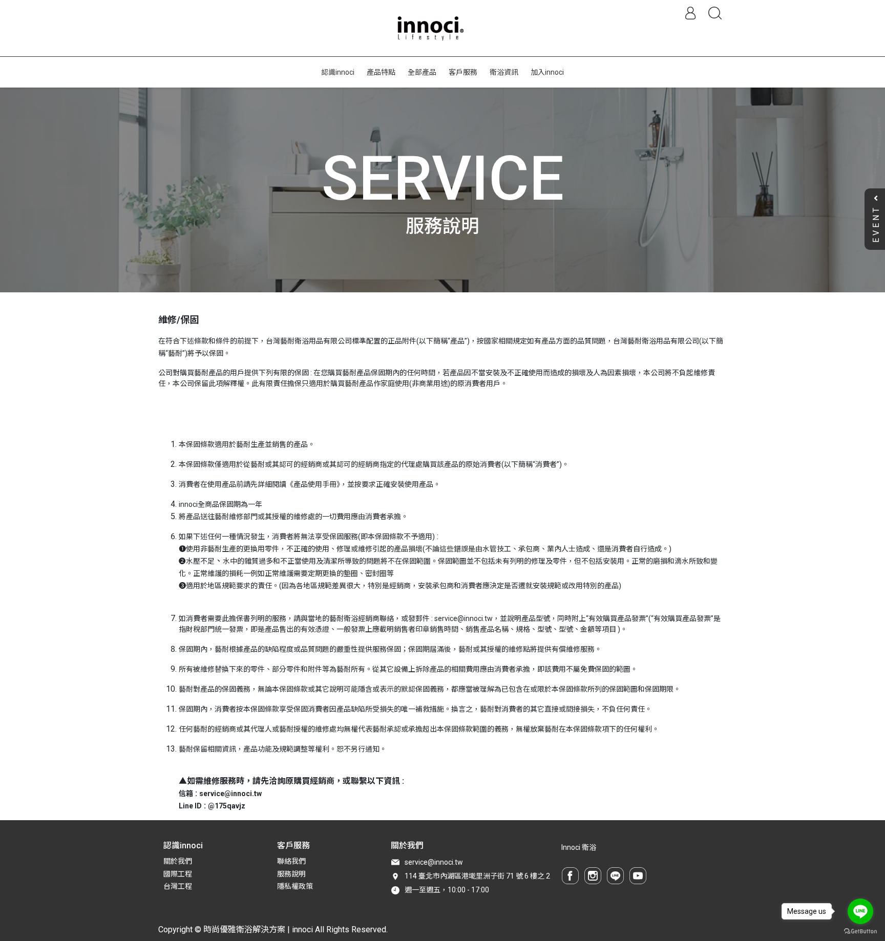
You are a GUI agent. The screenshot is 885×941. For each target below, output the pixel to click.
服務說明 (291, 874)
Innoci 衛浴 (578, 847)
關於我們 (177, 861)
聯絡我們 (291, 861)
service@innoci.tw (434, 862)
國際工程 (177, 874)
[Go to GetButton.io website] (860, 931)
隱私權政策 (295, 886)
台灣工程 (177, 886)
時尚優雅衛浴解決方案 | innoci (258, 929)
